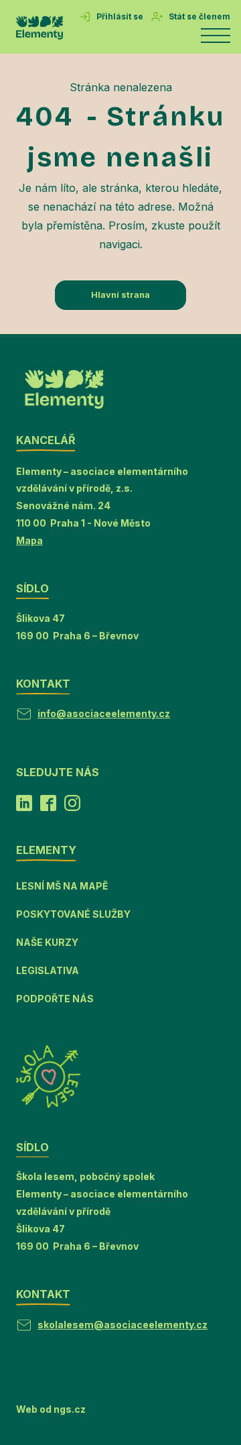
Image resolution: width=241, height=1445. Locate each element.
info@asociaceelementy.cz (103, 713)
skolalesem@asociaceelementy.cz (122, 1324)
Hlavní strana (120, 295)
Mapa (29, 540)
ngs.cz (70, 1409)
